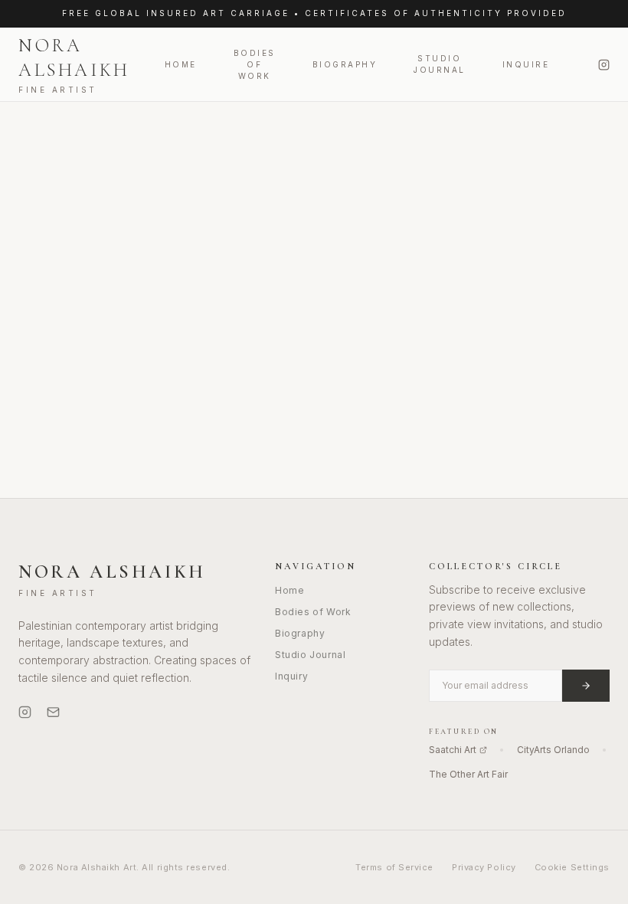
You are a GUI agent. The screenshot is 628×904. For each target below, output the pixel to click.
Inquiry (291, 676)
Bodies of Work (255, 64)
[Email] (53, 712)
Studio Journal (440, 64)
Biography (345, 64)
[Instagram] (604, 64)
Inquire (526, 64)
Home (181, 64)
